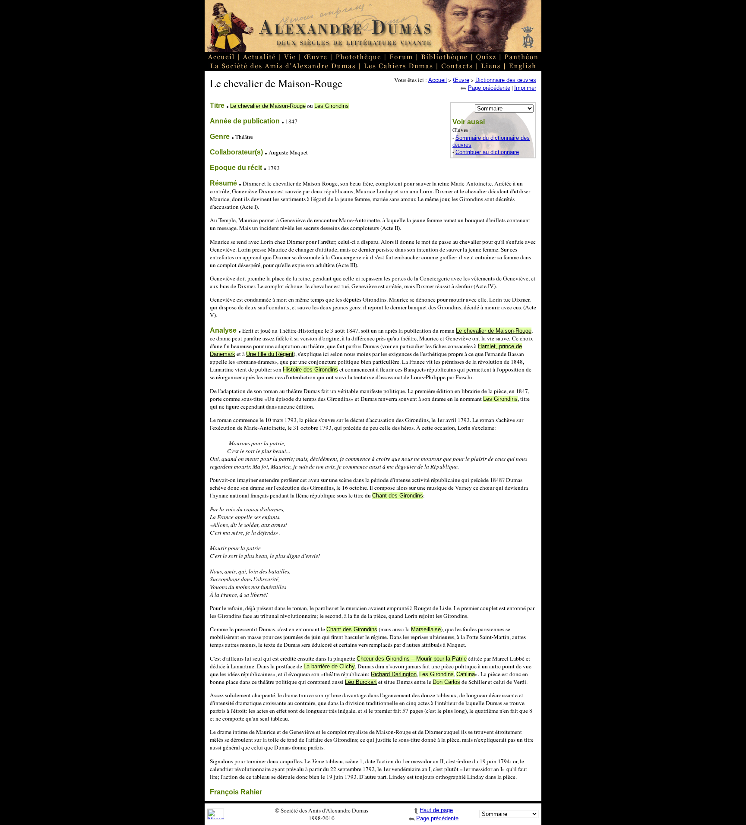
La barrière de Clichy (329, 666)
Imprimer (525, 88)
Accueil (437, 80)
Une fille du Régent (270, 354)
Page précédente (489, 88)
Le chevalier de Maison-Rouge (493, 330)
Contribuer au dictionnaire (487, 152)
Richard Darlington (394, 674)
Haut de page (436, 810)
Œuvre (461, 80)
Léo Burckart (361, 682)
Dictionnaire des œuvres (505, 80)
